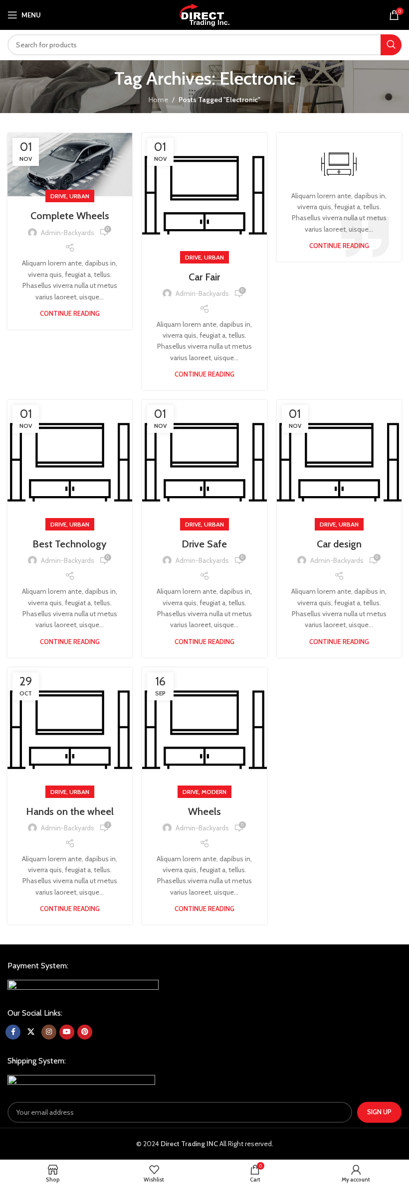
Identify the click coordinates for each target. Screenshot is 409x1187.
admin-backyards (67, 232)
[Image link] (83, 985)
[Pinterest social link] (84, 1032)
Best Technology (69, 544)
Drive (58, 196)
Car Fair (204, 277)
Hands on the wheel (70, 811)
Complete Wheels (69, 216)
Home (158, 99)
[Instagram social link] (48, 1032)
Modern (214, 791)
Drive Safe (204, 544)
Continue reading (70, 313)
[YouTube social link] (66, 1032)
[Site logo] (204, 13)
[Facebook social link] (12, 1032)
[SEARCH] (391, 44)
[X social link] (30, 1032)
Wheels (204, 811)
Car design (339, 544)
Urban (79, 196)
